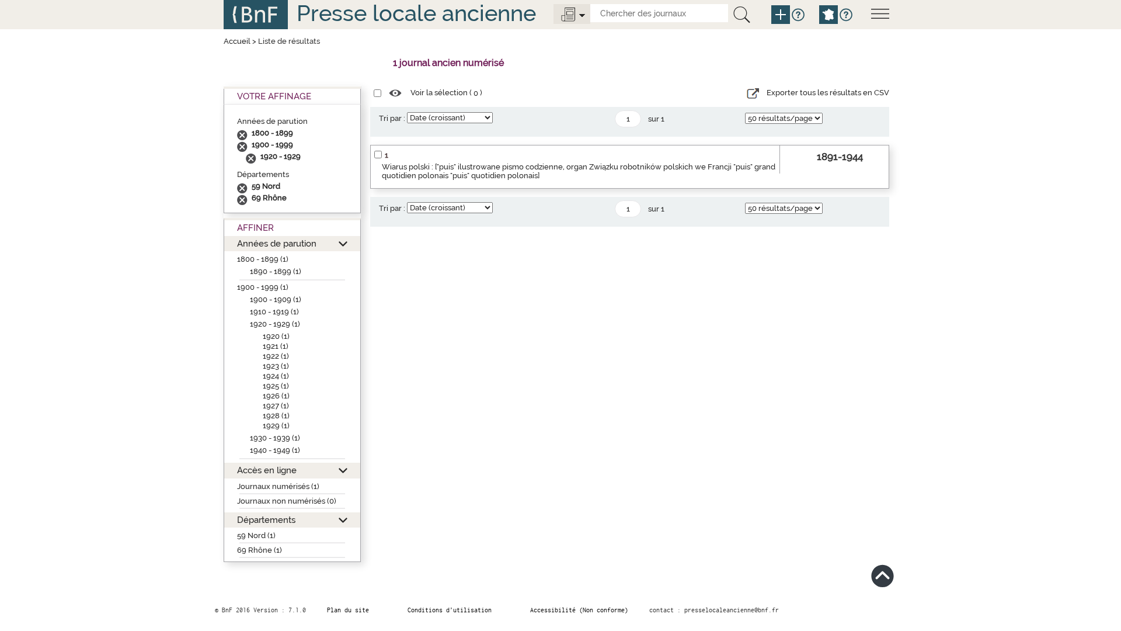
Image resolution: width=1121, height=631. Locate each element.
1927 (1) (276, 405)
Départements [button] (266, 520)
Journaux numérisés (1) (278, 486)
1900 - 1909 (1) (275, 299)
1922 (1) (276, 356)
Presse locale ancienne (416, 13)
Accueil (237, 41)
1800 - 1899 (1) (262, 259)
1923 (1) (276, 366)
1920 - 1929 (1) (275, 324)
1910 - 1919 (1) (274, 311)
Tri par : (392, 118)
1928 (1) (276, 415)
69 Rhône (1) (259, 550)
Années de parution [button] (276, 243)
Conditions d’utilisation (450, 609)
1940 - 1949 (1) (275, 450)
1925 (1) (276, 386)
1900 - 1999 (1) (262, 287)
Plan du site (348, 609)
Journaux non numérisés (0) (286, 501)
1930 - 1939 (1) (275, 438)
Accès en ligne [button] (267, 470)
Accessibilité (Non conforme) (579, 609)
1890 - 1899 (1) (275, 271)
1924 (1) (276, 376)
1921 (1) (275, 346)
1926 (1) (276, 395)
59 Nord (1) (256, 535)
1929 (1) (276, 425)
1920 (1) (276, 336)
